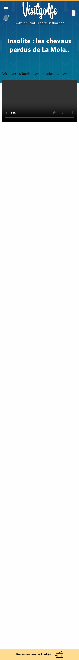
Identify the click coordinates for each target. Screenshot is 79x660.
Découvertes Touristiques (21, 74)
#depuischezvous (59, 74)
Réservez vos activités (33, 654)
